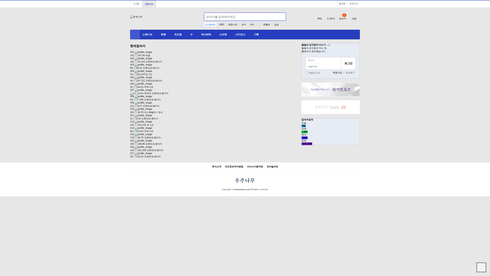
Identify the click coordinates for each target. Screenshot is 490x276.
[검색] (281, 17)
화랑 (163, 34)
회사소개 (216, 166)
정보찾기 (350, 72)
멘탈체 (266, 24)
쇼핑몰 (136, 3)
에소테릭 (206, 34)
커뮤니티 (149, 4)
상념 (276, 24)
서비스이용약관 (255, 166)
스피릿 (223, 34)
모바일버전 (272, 166)
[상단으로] (481, 267)
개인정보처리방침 (234, 166)
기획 (256, 34)
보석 (243, 24)
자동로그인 (314, 72)
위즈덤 (178, 34)
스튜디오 (148, 34)
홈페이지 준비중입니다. (314, 51)
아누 (252, 24)
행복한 (147, 93)
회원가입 (354, 3)
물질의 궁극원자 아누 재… (315, 48)
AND (221, 24)
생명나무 (232, 24)
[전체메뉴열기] (135, 34)
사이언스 (240, 34)
